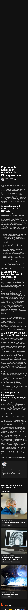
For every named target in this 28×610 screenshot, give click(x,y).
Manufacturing (6, 561)
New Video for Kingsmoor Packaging (13, 522)
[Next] (25, 483)
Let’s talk (23, 36)
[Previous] (21, 483)
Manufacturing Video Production (17, 457)
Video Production (5, 164)
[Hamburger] (3, 37)
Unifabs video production (10, 594)
